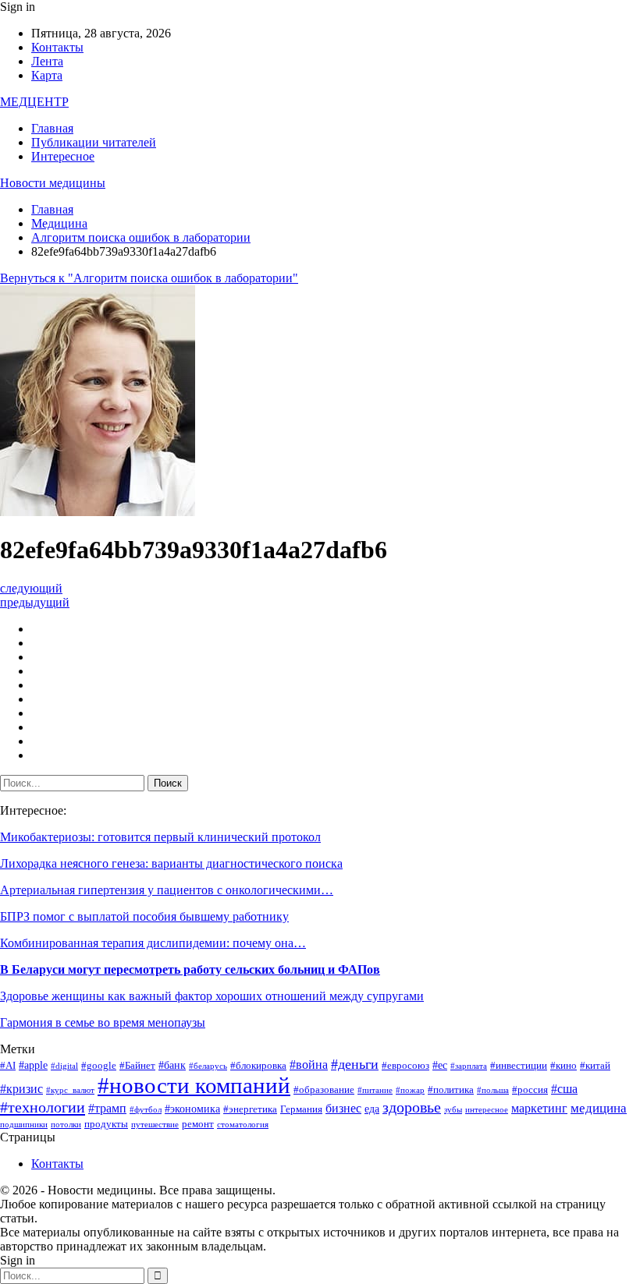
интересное (486, 1109)
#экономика (192, 1108)
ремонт (198, 1124)
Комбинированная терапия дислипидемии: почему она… (153, 943)
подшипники (24, 1124)
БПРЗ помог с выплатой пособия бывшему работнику (144, 916)
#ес (439, 1065)
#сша (564, 1088)
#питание (375, 1090)
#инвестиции (518, 1065)
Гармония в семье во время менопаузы (102, 1022)
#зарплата (468, 1066)
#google (98, 1065)
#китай (595, 1065)
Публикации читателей (93, 142)
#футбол (146, 1109)
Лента (47, 61)
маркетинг (539, 1108)
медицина (599, 1108)
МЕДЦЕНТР (34, 101)
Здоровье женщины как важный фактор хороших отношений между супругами (212, 996)
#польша (493, 1090)
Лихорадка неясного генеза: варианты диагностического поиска (171, 863)
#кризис (21, 1088)
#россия (530, 1089)
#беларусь (208, 1066)
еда (371, 1108)
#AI (8, 1065)
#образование (323, 1089)
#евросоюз (405, 1065)
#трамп (107, 1108)
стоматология (242, 1124)
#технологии (42, 1107)
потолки (66, 1124)
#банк (172, 1065)
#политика (451, 1089)
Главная (52, 128)
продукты (106, 1124)
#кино (563, 1065)
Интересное (62, 156)
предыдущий (34, 602)
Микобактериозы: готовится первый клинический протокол (160, 837)
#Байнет (137, 1065)
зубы (453, 1109)
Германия (301, 1109)
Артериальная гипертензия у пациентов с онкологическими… (166, 890)
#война (309, 1064)
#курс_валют (70, 1090)
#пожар (410, 1090)
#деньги (355, 1064)
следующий (31, 588)
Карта (46, 75)
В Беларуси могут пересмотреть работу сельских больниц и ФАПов (190, 969)
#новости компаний (194, 1085)
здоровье (411, 1107)
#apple (33, 1065)
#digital (64, 1066)
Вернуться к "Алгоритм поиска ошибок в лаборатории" (149, 278)
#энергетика (250, 1109)
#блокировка (258, 1065)
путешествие (155, 1124)
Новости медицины (52, 182)
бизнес (343, 1108)
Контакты (57, 47)
